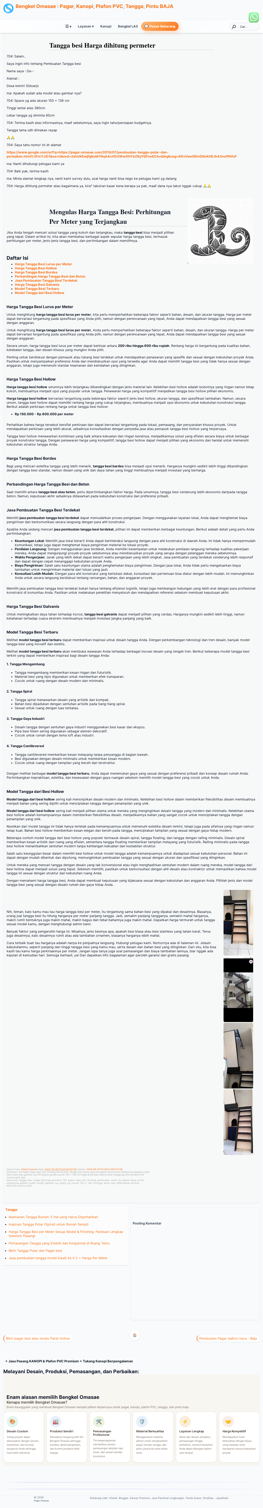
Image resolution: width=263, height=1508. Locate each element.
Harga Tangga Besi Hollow (36, 268)
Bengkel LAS (128, 26)
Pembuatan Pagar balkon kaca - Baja (228, 1338)
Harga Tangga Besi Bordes (36, 272)
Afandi (113, 1498)
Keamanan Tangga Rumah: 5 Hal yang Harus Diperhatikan (53, 1217)
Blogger (123, 1498)
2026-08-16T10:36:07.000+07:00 (104, 1169)
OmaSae (208, 1498)
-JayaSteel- (222, 1498)
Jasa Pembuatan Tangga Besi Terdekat (46, 280)
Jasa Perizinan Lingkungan (167, 1498)
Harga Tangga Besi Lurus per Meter (43, 264)
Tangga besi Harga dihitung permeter (102, 45)
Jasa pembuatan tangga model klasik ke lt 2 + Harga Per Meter (58, 1258)
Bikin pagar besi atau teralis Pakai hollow (38, 1338)
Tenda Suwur (193, 1498)
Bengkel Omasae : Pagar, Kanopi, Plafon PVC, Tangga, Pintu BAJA (94, 6)
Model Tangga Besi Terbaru (37, 289)
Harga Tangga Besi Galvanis (37, 284)
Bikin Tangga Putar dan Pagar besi (35, 1250)
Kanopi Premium (140, 1498)
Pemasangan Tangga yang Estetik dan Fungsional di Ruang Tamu (59, 1243)
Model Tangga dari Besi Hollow (39, 293)
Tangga (11, 1209)
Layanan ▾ (86, 26)
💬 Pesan (159, 26)
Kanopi (105, 26)
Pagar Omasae (41, 1500)
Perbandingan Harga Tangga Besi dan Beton (50, 276)
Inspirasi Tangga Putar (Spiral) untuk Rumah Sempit (49, 1224)
